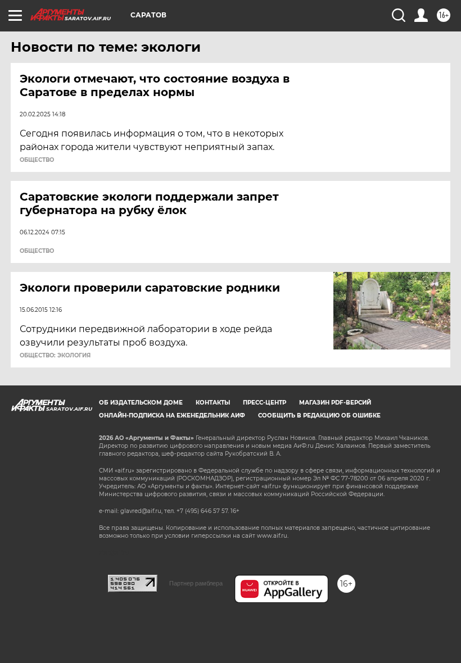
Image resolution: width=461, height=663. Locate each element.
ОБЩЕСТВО (37, 160)
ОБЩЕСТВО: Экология (55, 355)
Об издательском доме (141, 402)
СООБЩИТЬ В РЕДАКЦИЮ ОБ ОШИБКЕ (319, 415)
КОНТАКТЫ (213, 402)
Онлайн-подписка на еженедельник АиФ (172, 415)
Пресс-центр (264, 402)
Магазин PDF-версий (335, 402)
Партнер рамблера (196, 583)
